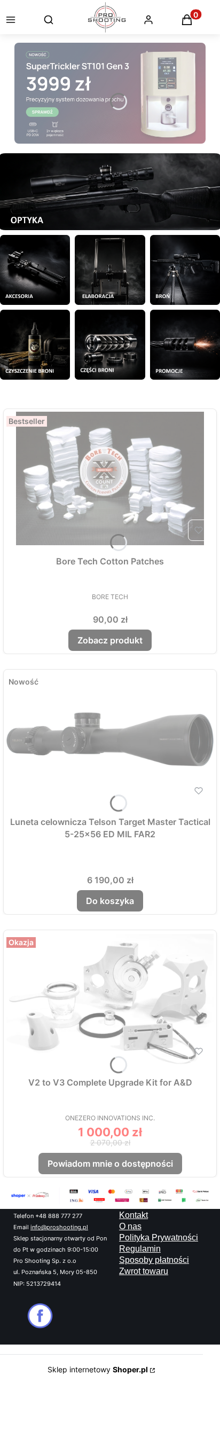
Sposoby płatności (154, 1259)
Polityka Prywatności (158, 1237)
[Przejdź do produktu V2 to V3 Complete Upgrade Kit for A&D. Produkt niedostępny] (110, 999)
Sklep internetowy (98, 1369)
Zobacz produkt (110, 640)
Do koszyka (110, 900)
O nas (130, 1226)
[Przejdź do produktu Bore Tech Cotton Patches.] (110, 478)
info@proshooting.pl (59, 1227)
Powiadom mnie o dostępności (110, 1163)
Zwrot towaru (143, 1271)
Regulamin (140, 1248)
